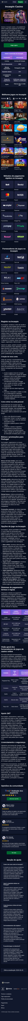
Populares (3, 98)
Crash (16, 98)
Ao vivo (10, 98)
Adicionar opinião (14, 798)
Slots (23, 98)
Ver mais (14, 852)
